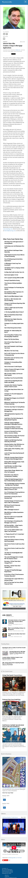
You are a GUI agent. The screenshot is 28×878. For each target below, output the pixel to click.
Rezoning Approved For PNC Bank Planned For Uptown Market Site (17, 652)
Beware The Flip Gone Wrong (11, 339)
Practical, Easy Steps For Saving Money (14, 407)
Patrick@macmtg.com (9, 230)
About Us (6, 875)
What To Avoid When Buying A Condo (13, 296)
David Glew (10, 624)
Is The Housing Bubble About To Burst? (14, 312)
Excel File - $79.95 (5, 803)
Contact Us (7, 876)
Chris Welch (10, 630)
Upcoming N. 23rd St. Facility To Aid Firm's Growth (13, 647)
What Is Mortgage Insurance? (11, 509)
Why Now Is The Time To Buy (11, 350)
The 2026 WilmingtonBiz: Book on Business (12, 788)
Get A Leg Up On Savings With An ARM (14, 277)
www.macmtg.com (7, 229)
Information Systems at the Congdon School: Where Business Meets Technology (16, 621)
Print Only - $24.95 (5, 795)
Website (4, 29)
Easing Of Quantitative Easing (12, 280)
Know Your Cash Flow (9, 537)
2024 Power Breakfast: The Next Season (10, 817)
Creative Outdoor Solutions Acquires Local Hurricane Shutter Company (12, 658)
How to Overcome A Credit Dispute (13, 366)
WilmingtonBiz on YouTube (15, 857)
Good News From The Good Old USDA (13, 378)
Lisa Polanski (10, 636)
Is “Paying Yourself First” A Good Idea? (14, 534)
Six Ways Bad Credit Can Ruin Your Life (14, 272)
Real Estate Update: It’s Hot (11, 275)
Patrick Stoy (18, 50)
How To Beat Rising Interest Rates (12, 328)
